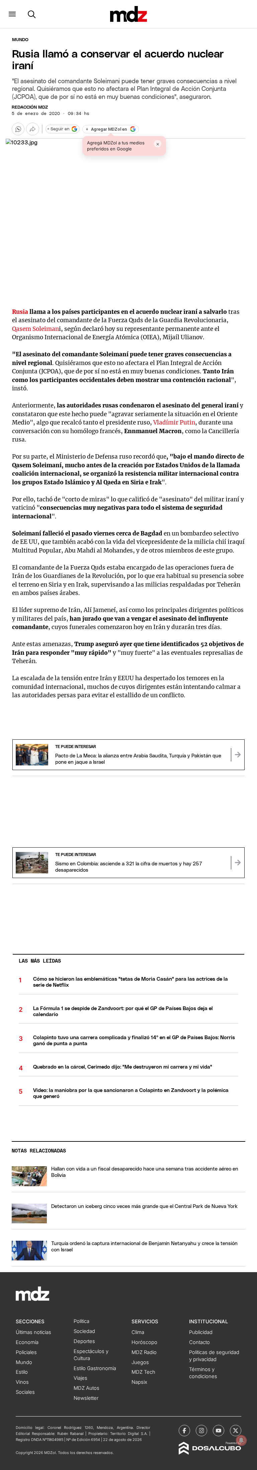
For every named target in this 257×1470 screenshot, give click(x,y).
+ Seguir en (58, 129)
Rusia (20, 312)
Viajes (80, 1378)
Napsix (139, 1382)
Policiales (26, 1352)
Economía (27, 1342)
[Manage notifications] (241, 1440)
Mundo (20, 40)
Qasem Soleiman (35, 329)
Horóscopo (144, 1342)
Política (81, 1321)
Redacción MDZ (30, 107)
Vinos (22, 1382)
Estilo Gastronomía (95, 1368)
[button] (12, 14)
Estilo (22, 1372)
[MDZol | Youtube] (218, 1430)
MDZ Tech (143, 1372)
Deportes (84, 1341)
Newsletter (86, 1398)
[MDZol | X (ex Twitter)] (235, 1430)
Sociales (25, 1392)
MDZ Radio (144, 1352)
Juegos (140, 1362)
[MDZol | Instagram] (201, 1430)
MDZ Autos (86, 1388)
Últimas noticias (33, 1332)
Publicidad (200, 1332)
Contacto (199, 1342)
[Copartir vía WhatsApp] (18, 129)
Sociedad (84, 1331)
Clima (138, 1332)
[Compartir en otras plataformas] (32, 129)
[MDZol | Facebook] (184, 1430)
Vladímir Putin (174, 422)
